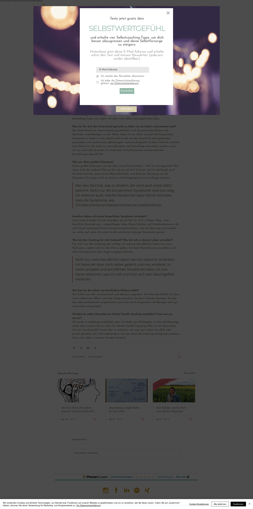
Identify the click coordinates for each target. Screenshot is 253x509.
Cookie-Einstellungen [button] (199, 504)
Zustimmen (238, 504)
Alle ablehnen (220, 504)
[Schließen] (249, 504)
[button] (168, 12)
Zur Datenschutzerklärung (88, 505)
